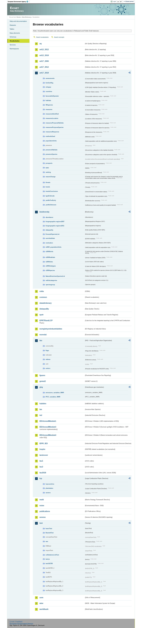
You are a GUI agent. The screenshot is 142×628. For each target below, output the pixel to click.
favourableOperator (52, 96)
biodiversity (44, 212)
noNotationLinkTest (52, 555)
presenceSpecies (51, 154)
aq (40, 44)
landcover (43, 455)
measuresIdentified (52, 114)
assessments (50, 78)
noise (41, 505)
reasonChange (50, 176)
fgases (42, 375)
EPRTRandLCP (46, 320)
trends (48, 187)
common (43, 297)
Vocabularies (14, 41)
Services (13, 45)
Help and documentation (18, 21)
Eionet (18, 17)
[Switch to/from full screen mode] (121, 1)
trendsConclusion (52, 191)
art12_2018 (44, 55)
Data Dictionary (26, 17)
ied (40, 415)
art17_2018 (44, 73)
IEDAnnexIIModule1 (47, 421)
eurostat (42, 335)
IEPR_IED (43, 443)
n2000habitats (50, 257)
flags (47, 350)
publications (44, 511)
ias (40, 409)
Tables (12, 29)
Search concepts (59, 37)
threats (48, 182)
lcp (40, 478)
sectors (48, 492)
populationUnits (51, 141)
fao (40, 340)
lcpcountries (50, 484)
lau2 (41, 467)
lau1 (41, 461)
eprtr (41, 315)
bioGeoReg (49, 83)
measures (49, 109)
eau (47, 541)
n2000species (50, 270)
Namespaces (14, 49)
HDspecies (49, 105)
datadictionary (45, 303)
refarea (48, 359)
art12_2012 (44, 49)
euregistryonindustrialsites (50, 329)
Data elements (15, 33)
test (41, 523)
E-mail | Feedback (16, 621)
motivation (49, 243)
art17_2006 (44, 61)
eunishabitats (50, 238)
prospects (49, 163)
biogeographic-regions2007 (55, 221)
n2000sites (49, 262)
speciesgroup (50, 284)
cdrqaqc (48, 87)
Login (114, 1)
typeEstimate (50, 196)
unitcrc (48, 368)
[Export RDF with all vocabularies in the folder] (129, 73)
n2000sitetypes (51, 266)
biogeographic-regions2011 (55, 226)
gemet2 (42, 381)
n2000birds (49, 251)
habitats (48, 100)
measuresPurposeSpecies (54, 127)
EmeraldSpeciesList (52, 234)
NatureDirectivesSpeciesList (55, 276)
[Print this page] (118, 1)
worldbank (43, 609)
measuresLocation (52, 118)
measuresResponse (52, 132)
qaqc (47, 167)
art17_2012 (44, 67)
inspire (42, 449)
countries (49, 91)
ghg (41, 387)
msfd (41, 500)
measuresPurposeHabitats (55, 123)
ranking (48, 172)
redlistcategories (51, 280)
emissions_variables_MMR (55, 392)
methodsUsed (50, 136)
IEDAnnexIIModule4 (47, 435)
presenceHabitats (51, 150)
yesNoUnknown (51, 205)
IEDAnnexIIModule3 (47, 427)
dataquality (49, 230)
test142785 (49, 563)
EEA (19, 1)
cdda (41, 291)
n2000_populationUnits (53, 247)
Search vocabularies (42, 37)
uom (41, 597)
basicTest (49, 528)
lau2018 (42, 473)
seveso (42, 517)
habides (42, 404)
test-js (48, 559)
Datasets (13, 25)
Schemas (13, 37)
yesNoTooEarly (51, 200)
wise (41, 603)
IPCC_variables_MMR (53, 397)
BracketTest (49, 533)
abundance (49, 217)
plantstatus (49, 488)
